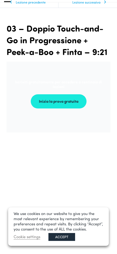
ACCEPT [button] (61, 237)
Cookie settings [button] (27, 236)
